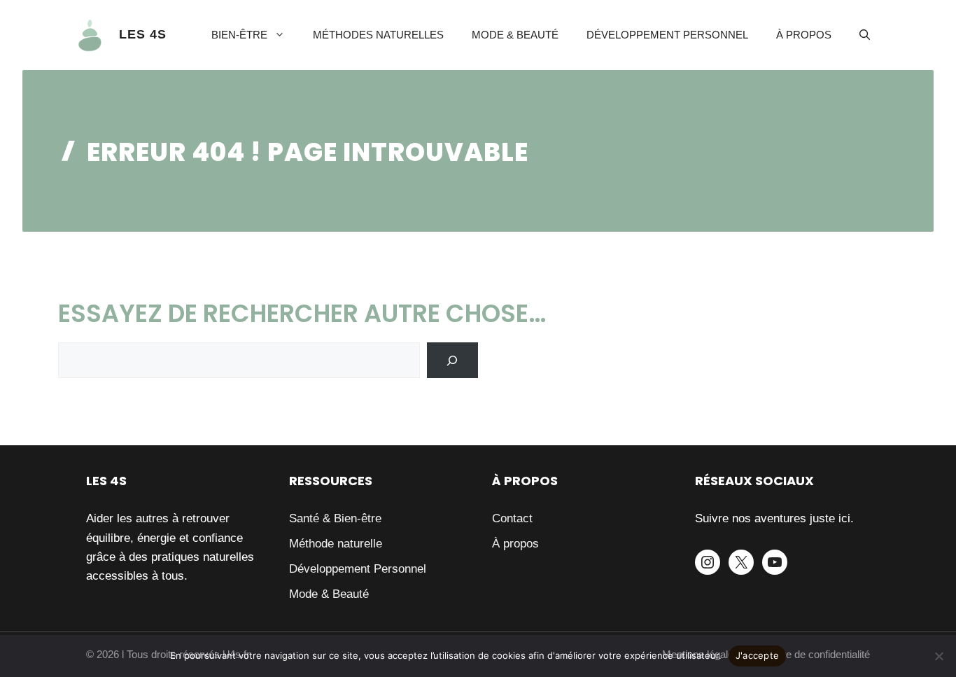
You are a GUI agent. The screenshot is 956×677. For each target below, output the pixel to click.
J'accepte (757, 655)
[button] (864, 35)
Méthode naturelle (335, 543)
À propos (803, 35)
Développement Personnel (667, 35)
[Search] (452, 360)
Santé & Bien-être (335, 518)
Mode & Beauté (515, 35)
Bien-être (239, 35)
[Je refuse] (939, 656)
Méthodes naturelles (378, 35)
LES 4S (143, 34)
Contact (512, 518)
